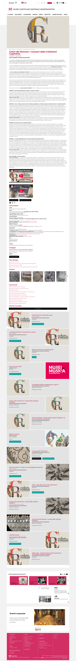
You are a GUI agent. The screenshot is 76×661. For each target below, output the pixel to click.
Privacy (44, 657)
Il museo (10, 14)
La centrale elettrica (13, 647)
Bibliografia (11, 653)
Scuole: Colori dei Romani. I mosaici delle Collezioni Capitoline (23, 401)
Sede (10, 646)
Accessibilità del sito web (64, 658)
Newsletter (11, 643)
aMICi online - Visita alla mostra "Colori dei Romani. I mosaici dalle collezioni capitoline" (47, 553)
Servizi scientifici (14, 650)
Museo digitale (57, 14)
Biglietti (20, 225)
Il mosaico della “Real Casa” (40, 451)
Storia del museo (12, 637)
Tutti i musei (43, 2)
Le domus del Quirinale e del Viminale (18, 295)
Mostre (35, 14)
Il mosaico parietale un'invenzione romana (19, 288)
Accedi (54, 2)
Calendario (27, 14)
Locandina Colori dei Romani (16, 300)
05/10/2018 (60, 591)
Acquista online (13, 200)
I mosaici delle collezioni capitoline (17, 286)
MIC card (26, 226)
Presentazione (12, 636)
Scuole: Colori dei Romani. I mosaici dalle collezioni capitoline (23, 502)
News (55, 635)
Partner (55, 638)
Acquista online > (14, 256)
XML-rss (66, 658)
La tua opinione (27, 646)
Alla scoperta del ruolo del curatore (61, 599)
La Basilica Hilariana (14, 290)
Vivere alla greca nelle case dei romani (18, 298)
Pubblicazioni (12, 652)
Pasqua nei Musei (14, 434)
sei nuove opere (33, 221)
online (40, 226)
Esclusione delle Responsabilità (51, 657)
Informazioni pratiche (28, 636)
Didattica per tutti (42, 644)
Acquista (49, 2)
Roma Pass (26, 640)
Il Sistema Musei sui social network (33, 582)
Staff (10, 639)
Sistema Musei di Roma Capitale (15, 640)
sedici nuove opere (32, 222)
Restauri (11, 638)
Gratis (34, 357)
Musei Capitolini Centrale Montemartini (34, 9)
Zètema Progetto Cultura (21, 235)
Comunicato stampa (14, 261)
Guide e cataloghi (27, 644)
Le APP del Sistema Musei (14, 583)
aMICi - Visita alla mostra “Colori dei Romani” (44, 485)
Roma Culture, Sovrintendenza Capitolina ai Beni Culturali (27, 233)
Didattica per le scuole (43, 642)
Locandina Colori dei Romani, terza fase (18, 301)
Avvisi (55, 636)
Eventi (41, 14)
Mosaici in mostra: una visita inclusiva (42, 349)
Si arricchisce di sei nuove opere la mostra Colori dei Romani (23, 263)
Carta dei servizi (12, 642)
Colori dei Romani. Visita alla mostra (42, 315)
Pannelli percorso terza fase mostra (17, 303)
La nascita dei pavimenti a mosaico (17, 293)
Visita (65, 14)
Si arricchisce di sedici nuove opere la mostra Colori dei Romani (24, 266)
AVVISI (24, 218)
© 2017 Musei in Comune (37, 657)
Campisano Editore (28, 236)
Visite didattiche (27, 642)
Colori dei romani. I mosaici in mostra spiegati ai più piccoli (26, 467)
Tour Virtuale (52, 583)
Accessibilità (26, 645)
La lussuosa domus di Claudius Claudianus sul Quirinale (22, 291)
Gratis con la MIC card (25, 200)
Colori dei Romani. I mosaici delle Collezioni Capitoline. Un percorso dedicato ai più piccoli (48, 418)
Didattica (47, 14)
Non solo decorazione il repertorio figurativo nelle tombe (22, 296)
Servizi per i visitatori (28, 638)
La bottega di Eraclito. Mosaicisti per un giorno (22, 332)
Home (10, 49)
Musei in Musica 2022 (15, 366)
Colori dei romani (14, 535)
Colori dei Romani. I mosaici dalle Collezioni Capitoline (21, 249)
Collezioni (18, 14)
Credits (59, 657)
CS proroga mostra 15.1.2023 (16, 265)
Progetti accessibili (43, 647)
